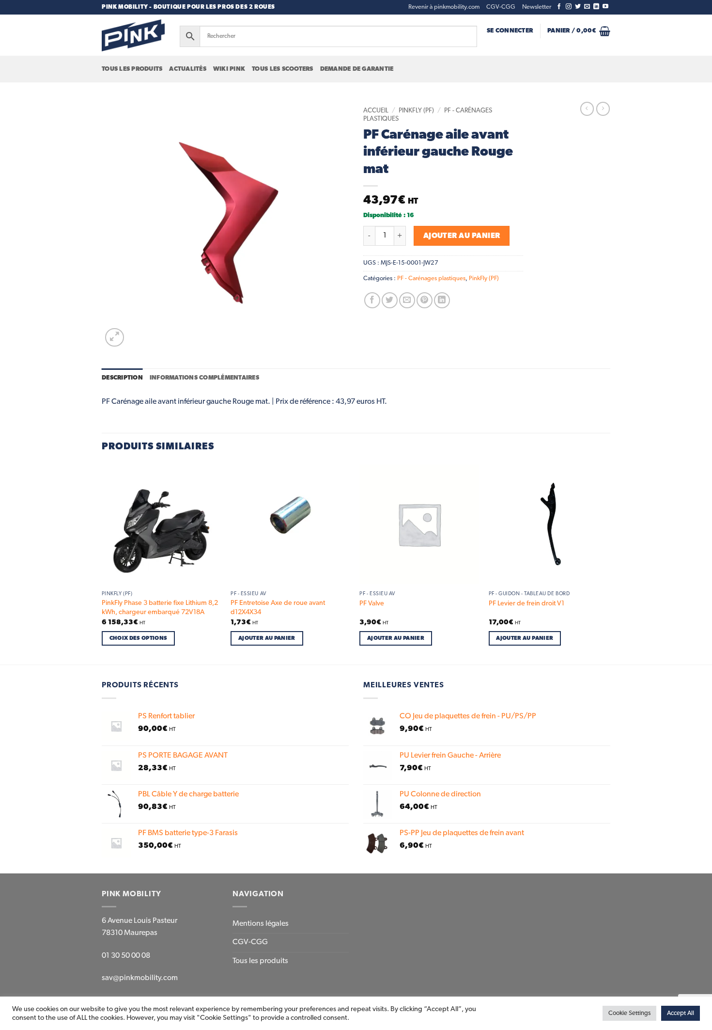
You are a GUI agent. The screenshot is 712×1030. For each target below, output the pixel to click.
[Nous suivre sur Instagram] (569, 6)
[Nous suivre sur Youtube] (605, 6)
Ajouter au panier (461, 235)
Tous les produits (132, 69)
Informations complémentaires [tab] (204, 378)
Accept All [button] (680, 1013)
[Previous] (102, 563)
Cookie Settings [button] (629, 1013)
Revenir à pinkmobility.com (444, 7)
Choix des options (138, 638)
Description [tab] (122, 378)
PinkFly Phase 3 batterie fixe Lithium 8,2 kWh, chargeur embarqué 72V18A (160, 608)
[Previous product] (603, 108)
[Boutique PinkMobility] (133, 35)
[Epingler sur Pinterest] (425, 300)
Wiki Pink (229, 69)
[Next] (607, 563)
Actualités (187, 69)
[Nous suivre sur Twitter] (578, 6)
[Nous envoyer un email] (587, 6)
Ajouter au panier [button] (266, 638)
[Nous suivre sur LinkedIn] (596, 6)
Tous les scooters (282, 69)
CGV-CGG (500, 7)
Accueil (375, 110)
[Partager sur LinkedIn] (442, 300)
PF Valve (371, 603)
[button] (536, 7)
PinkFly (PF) (416, 110)
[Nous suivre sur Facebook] (559, 6)
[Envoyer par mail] (407, 300)
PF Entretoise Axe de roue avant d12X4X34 (278, 608)
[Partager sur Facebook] (372, 300)
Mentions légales (260, 924)
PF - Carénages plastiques (431, 278)
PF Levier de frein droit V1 (526, 603)
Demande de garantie (357, 69)
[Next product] (587, 108)
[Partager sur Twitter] (390, 300)
